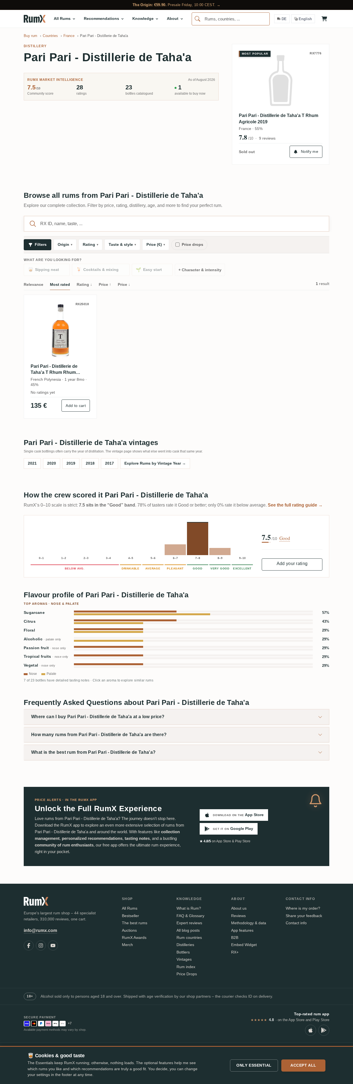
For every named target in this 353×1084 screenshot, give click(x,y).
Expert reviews (189, 923)
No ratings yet (43, 392)
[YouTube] (53, 945)
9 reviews (267, 138)
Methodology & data (248, 923)
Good (284, 538)
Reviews (238, 915)
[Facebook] (29, 945)
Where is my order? (303, 908)
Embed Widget (244, 944)
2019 (70, 463)
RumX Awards (134, 937)
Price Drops (186, 974)
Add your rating (292, 563)
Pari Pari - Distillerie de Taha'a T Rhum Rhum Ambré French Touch (54, 370)
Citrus (30, 621)
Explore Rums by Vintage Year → (155, 463)
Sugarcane (34, 613)
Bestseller (130, 915)
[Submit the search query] (33, 224)
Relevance (33, 284)
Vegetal (39, 665)
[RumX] (35, 19)
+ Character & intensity (199, 270)
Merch (127, 944)
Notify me (309, 151)
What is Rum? (188, 908)
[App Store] (310, 1030)
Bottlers (183, 952)
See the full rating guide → (295, 505)
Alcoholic (42, 639)
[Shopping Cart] (324, 19)
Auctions (129, 930)
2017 (109, 463)
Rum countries (189, 937)
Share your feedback (304, 915)
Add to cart (76, 405)
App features (242, 930)
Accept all (303, 1065)
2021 (32, 463)
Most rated (60, 284)
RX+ (235, 952)
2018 (90, 463)
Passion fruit (45, 648)
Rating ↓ (84, 284)
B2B (234, 937)
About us (239, 908)
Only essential (254, 1065)
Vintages (184, 959)
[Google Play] (323, 1030)
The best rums (134, 923)
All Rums (129, 908)
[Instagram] (41, 945)
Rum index (185, 967)
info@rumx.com (40, 930)
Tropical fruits (46, 656)
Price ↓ (124, 284)
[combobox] (231, 18)
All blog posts (188, 930)
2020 (51, 463)
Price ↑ (105, 284)
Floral (29, 630)
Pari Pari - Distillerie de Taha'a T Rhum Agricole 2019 (278, 118)
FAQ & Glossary (190, 915)
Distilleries (185, 944)
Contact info (296, 923)
